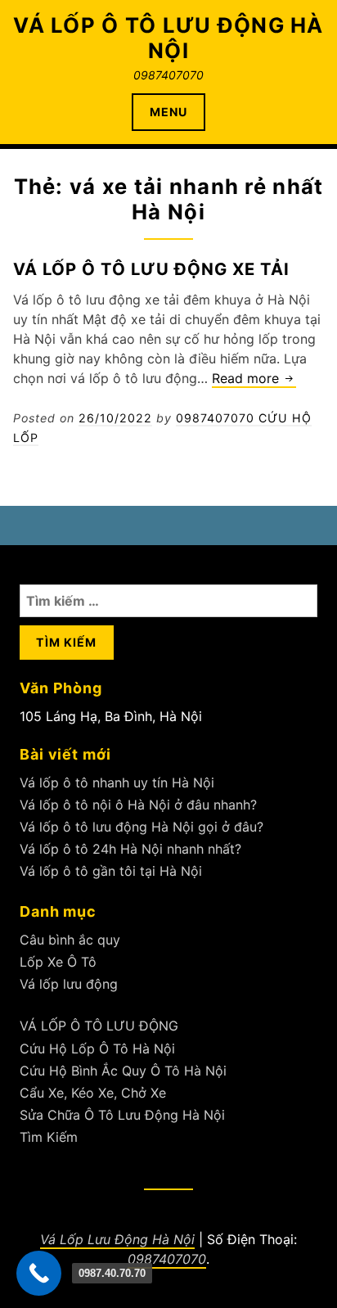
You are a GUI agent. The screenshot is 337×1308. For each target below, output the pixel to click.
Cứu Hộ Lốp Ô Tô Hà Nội (97, 1048)
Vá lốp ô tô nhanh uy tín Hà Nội (117, 782)
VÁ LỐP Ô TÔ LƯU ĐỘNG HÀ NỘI (168, 37)
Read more (254, 379)
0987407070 (167, 1259)
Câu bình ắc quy (70, 939)
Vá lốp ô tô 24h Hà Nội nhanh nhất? (130, 849)
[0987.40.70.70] (38, 1273)
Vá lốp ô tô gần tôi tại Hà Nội (111, 871)
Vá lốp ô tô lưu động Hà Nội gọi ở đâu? (141, 827)
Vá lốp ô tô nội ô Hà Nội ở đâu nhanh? (138, 804)
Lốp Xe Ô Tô (58, 962)
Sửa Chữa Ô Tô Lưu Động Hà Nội (122, 1115)
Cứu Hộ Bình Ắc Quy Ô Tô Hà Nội (123, 1070)
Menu (168, 112)
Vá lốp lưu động (69, 984)
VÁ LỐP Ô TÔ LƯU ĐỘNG (99, 1025)
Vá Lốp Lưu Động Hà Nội (117, 1239)
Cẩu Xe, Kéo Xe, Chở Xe (93, 1093)
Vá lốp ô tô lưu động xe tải (151, 269)
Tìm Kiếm (49, 1137)
